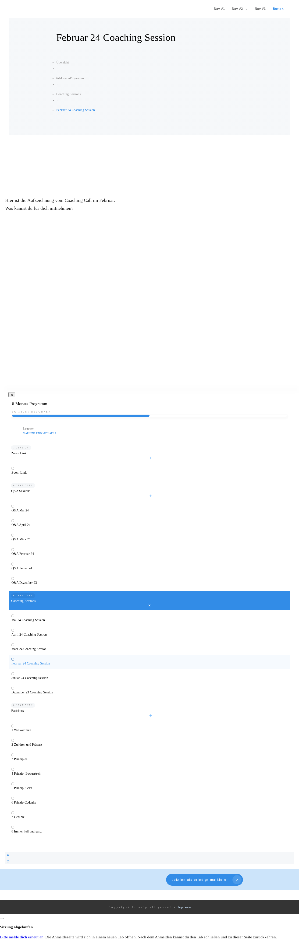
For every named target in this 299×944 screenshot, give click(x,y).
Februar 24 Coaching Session (30, 663)
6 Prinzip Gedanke (23, 802)
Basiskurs (17, 711)
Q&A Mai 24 (20, 510)
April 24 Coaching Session (29, 634)
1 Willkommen (21, 730)
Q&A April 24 (20, 525)
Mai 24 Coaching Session (28, 620)
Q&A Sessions (20, 491)
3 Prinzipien (19, 759)
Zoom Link (18, 453)
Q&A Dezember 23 (24, 582)
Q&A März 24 (20, 539)
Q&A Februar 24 (22, 554)
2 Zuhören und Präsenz (26, 744)
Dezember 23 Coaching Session (32, 692)
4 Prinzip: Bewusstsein (26, 773)
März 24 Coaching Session (28, 649)
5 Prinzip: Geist (21, 788)
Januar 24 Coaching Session (29, 678)
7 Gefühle (18, 817)
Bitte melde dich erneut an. (22, 937)
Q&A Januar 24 (21, 568)
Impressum (184, 907)
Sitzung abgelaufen (16, 927)
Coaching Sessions (23, 601)
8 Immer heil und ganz (26, 831)
